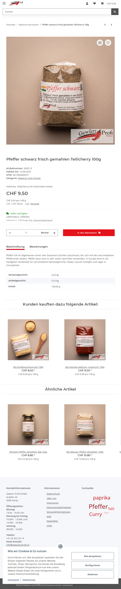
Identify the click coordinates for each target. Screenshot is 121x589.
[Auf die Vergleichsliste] (99, 42)
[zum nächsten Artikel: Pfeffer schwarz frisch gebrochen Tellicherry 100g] (111, 24)
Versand (34, 203)
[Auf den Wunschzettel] (108, 42)
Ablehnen (92, 574)
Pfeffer (98, 506)
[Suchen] (114, 11)
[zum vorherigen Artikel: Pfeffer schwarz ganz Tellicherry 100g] (105, 24)
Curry (95, 514)
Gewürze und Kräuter (29, 178)
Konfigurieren (92, 565)
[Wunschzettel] (94, 3)
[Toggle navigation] (4, 2)
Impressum (53, 502)
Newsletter (52, 521)
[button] (87, 3)
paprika (101, 497)
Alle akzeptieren (92, 556)
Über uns (51, 498)
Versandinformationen (58, 511)
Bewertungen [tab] (39, 246)
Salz (111, 508)
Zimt (106, 512)
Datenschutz (53, 493)
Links (49, 525)
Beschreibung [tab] (15, 246)
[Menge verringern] (9, 233)
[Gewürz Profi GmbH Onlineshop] (15, 3)
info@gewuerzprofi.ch (17, 544)
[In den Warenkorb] (8, 35)
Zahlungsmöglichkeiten (59, 507)
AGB (49, 516)
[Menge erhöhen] (54, 233)
